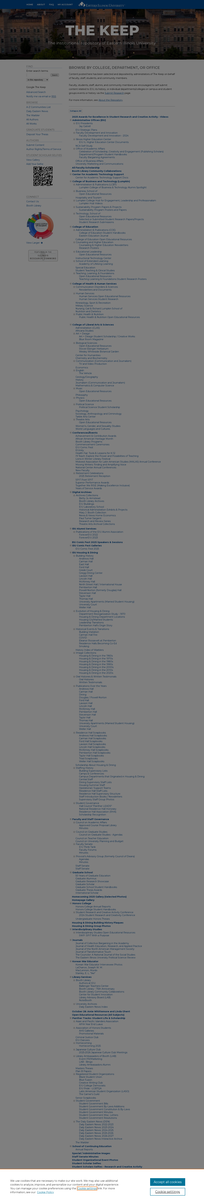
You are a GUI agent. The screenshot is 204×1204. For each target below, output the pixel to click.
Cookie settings (87, 1188)
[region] (102, 1186)
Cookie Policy (45, 1192)
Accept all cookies (168, 1182)
